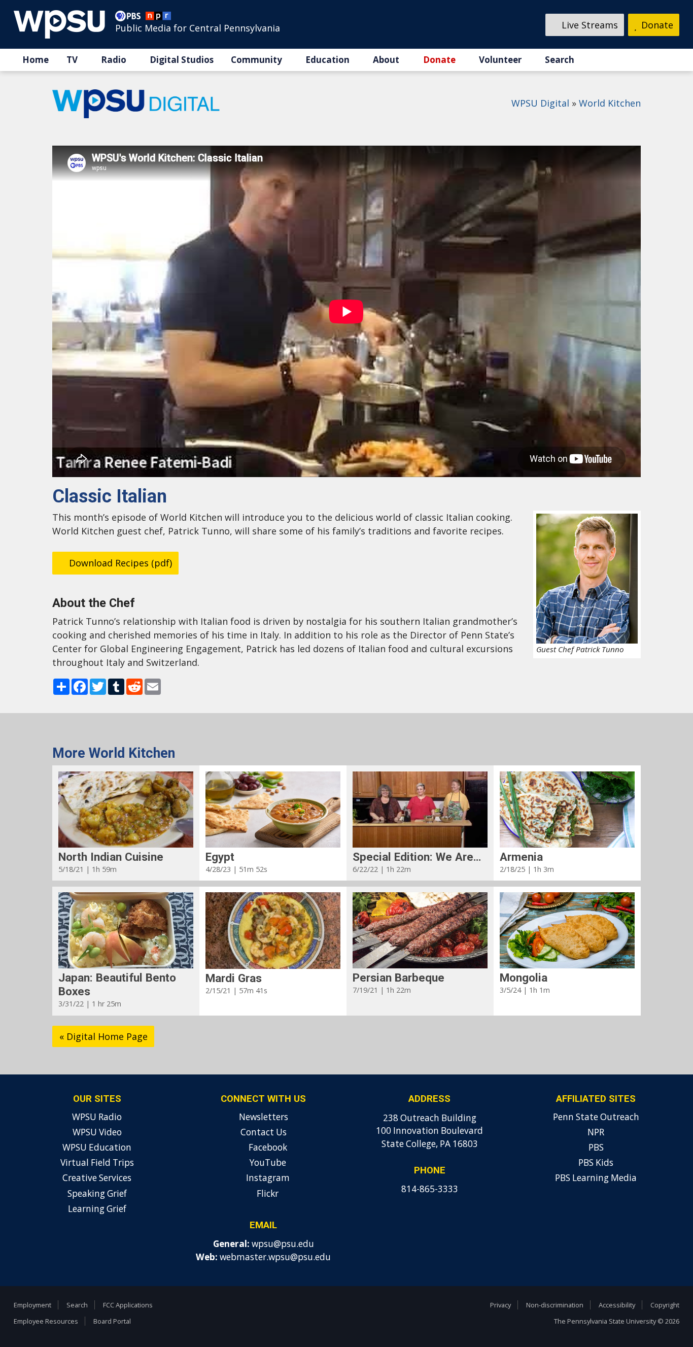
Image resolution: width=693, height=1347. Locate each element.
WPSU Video (97, 1132)
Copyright (664, 1304)
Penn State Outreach (596, 1117)
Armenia (521, 856)
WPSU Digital (540, 103)
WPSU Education (96, 1147)
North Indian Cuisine (110, 856)
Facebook (267, 1147)
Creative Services (96, 1178)
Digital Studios (182, 59)
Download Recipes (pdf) (119, 563)
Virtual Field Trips (97, 1162)
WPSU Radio (97, 1117)
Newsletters (263, 1117)
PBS (596, 1147)
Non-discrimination (554, 1304)
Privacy (500, 1304)
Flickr (267, 1193)
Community (256, 59)
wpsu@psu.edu (283, 1244)
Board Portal (112, 1321)
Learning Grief (97, 1209)
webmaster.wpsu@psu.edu (275, 1257)
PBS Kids (595, 1162)
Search (559, 59)
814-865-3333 (429, 1189)
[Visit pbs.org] (130, 18)
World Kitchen (610, 103)
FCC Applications (128, 1304)
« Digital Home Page (103, 1036)
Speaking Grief (97, 1193)
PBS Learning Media (596, 1178)
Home (35, 59)
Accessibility (617, 1304)
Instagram (267, 1178)
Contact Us (263, 1132)
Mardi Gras (233, 978)
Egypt (219, 856)
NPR (595, 1132)
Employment (32, 1304)
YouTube (267, 1162)
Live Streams (588, 25)
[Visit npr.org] (158, 18)
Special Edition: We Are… (417, 856)
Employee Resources (46, 1321)
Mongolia (523, 977)
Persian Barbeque (398, 977)
